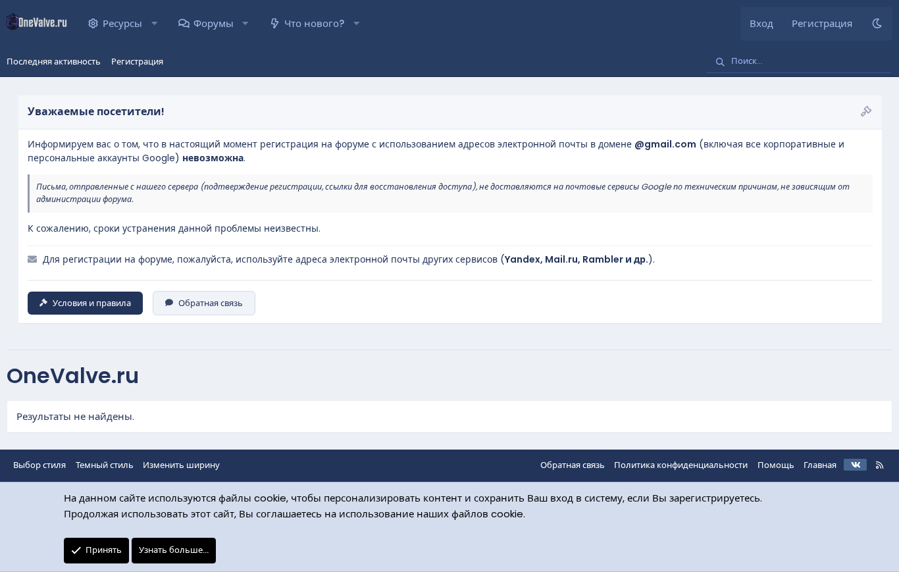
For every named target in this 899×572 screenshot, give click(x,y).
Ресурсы (122, 23)
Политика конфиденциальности (681, 465)
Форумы (213, 23)
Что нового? (314, 23)
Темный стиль (105, 465)
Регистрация (137, 61)
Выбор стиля (39, 465)
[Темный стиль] (876, 24)
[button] (154, 24)
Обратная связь (210, 303)
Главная (820, 465)
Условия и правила (92, 303)
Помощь (776, 465)
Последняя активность (54, 61)
